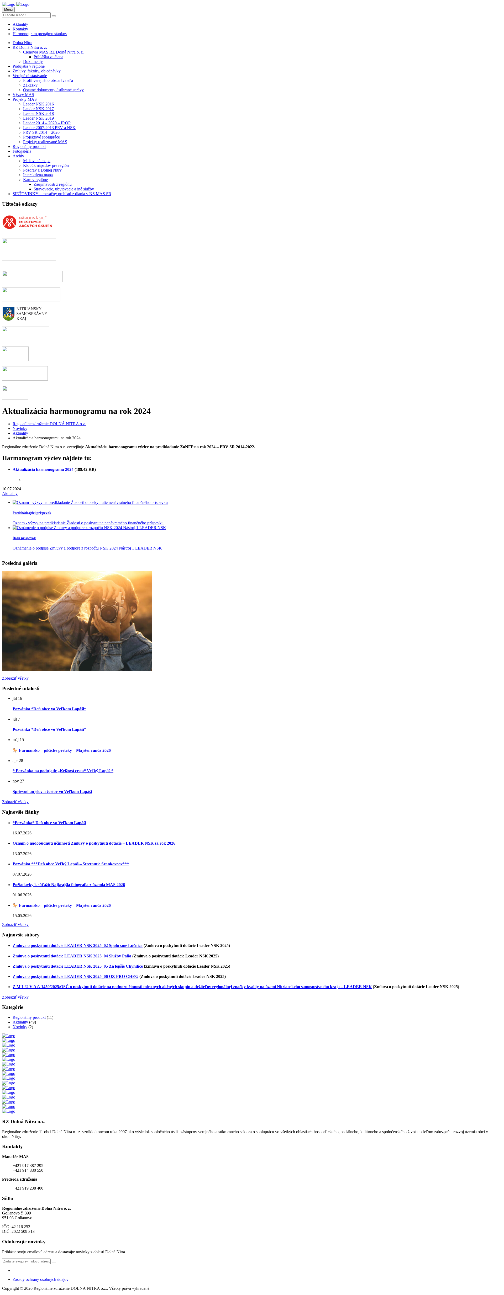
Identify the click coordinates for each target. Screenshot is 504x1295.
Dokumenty (33, 61)
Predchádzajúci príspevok (32, 513)
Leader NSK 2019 (38, 118)
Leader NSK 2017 (38, 108)
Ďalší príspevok (24, 538)
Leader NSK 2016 (38, 104)
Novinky (20, 1027)
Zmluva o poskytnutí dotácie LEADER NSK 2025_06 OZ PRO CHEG (75, 976)
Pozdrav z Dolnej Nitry (42, 170)
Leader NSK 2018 (38, 113)
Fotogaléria (22, 151)
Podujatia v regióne (29, 66)
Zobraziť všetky (15, 678)
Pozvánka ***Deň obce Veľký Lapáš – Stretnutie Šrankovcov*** (71, 864)
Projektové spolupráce (41, 137)
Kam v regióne (35, 179)
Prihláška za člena (48, 57)
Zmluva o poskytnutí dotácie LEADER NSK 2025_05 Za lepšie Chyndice (78, 966)
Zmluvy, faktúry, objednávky (37, 71)
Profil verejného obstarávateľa (48, 80)
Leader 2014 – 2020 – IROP (47, 123)
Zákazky (30, 85)
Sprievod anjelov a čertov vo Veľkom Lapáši (52, 791)
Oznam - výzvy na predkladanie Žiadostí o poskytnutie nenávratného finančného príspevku (88, 523)
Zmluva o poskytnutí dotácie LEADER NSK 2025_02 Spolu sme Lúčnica (78, 945)
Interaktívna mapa (38, 175)
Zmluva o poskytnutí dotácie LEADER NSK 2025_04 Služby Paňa (72, 956)
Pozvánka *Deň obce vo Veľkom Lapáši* (49, 709)
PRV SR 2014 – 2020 (41, 132)
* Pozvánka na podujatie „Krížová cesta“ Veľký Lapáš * (63, 771)
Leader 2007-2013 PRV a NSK (49, 127)
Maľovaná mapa (36, 160)
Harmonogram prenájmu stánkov (40, 33)
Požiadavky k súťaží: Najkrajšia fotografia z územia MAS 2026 (69, 884)
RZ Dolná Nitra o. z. (30, 47)
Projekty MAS (25, 99)
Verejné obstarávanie (30, 75)
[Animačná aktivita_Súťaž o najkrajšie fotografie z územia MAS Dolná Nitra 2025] (77, 669)
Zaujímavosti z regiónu (53, 184)
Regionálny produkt (29, 146)
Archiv (18, 156)
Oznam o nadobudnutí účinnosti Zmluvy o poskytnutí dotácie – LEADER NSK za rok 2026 (94, 843)
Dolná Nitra (22, 42)
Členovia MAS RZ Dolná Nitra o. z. (53, 52)
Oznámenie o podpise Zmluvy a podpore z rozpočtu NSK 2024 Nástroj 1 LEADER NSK (87, 548)
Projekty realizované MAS (45, 142)
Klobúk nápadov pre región (46, 165)
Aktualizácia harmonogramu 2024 (44, 469)
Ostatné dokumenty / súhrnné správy (53, 90)
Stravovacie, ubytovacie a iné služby (64, 189)
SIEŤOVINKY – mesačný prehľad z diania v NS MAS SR (62, 193)
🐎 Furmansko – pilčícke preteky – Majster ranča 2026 (62, 750)
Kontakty (20, 29)
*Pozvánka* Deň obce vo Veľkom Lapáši (49, 822)
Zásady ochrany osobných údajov (41, 1279)
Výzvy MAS (23, 94)
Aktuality (20, 24)
